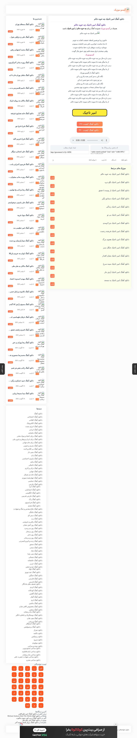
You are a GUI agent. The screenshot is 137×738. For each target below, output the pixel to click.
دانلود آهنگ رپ (36, 519)
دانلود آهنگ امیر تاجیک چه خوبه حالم (115, 174)
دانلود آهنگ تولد (34, 569)
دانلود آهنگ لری (36, 600)
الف (40, 669)
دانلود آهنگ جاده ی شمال (33, 475)
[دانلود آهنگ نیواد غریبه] (39, 218)
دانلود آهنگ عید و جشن (34, 567)
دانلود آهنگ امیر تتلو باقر (31, 720)
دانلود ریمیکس (37, 637)
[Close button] (116, 724)
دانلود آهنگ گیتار (36, 597)
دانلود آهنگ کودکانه (35, 590)
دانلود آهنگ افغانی (35, 420)
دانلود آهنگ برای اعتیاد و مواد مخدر (29, 436)
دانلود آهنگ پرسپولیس (32, 627)
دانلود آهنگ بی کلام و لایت (33, 449)
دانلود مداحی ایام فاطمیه (31, 652)
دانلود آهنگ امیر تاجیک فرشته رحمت (114, 231)
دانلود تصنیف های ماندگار (31, 584)
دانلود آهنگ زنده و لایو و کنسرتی (30, 541)
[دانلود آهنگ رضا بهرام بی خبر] (39, 345)
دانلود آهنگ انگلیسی (33, 493)
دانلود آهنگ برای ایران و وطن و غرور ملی (27, 439)
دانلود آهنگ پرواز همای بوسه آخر (27, 722)
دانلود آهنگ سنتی (36, 548)
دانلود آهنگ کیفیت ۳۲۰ (89, 130)
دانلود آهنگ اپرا (34, 486)
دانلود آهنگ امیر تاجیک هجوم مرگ (115, 239)
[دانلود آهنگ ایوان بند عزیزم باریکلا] (39, 256)
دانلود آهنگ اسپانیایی (32, 490)
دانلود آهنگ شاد (36, 551)
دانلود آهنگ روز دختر (35, 535)
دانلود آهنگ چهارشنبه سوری (32, 478)
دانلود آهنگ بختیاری (35, 433)
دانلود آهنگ (124, 160)
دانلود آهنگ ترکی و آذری (33, 468)
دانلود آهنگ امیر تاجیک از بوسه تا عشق (114, 190)
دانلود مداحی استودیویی (31, 648)
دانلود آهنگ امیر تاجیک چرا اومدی (116, 223)
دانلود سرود (38, 640)
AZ (27, 706)
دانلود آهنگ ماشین (35, 603)
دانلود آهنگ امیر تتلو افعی (27, 714)
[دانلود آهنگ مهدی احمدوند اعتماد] (39, 282)
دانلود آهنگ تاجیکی (35, 465)
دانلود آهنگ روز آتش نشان (32, 525)
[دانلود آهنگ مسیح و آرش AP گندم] (39, 307)
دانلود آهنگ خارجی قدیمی (31, 496)
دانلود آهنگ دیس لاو (35, 515)
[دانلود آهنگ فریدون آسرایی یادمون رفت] (39, 167)
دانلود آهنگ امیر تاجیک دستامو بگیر (115, 199)
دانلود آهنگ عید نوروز (32, 572)
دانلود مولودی (37, 643)
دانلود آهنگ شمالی (35, 557)
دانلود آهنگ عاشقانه (35, 560)
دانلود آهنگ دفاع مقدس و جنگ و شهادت (28, 509)
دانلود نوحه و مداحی (35, 646)
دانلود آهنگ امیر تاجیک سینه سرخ (116, 264)
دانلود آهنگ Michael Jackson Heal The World (23, 716)
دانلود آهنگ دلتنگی (35, 512)
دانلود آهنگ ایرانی (35, 430)
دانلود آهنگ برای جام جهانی (32, 442)
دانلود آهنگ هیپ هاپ (34, 618)
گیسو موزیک (105, 28)
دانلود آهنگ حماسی (35, 481)
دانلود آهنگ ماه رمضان (32, 612)
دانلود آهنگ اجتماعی (34, 417)
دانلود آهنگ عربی (36, 564)
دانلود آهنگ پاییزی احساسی (32, 459)
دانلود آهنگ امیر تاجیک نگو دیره (117, 182)
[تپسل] (21, 724)
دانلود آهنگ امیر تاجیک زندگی (117, 207)
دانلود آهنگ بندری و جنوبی (32, 446)
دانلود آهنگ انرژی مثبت (33, 426)
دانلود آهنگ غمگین (35, 575)
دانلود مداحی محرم (33, 660)
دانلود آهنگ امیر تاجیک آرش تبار (116, 272)
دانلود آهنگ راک (34, 499)
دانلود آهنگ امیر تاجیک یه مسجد (116, 280)
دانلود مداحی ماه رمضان (31, 655)
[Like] (51, 160)
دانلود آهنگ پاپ (36, 455)
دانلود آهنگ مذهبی (35, 610)
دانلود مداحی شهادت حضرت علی (26, 657)
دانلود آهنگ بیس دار (35, 452)
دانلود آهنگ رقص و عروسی (32, 522)
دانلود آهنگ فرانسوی (32, 503)
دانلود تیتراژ (38, 630)
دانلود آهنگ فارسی (35, 579)
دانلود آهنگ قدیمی (35, 582)
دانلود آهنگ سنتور (35, 544)
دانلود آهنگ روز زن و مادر (33, 538)
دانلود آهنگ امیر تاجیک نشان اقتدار (115, 256)
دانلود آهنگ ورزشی (35, 621)
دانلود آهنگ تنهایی (35, 471)
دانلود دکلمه (38, 633)
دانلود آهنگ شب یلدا (35, 554)
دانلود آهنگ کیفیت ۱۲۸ (89, 124)
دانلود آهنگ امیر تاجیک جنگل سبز (116, 248)
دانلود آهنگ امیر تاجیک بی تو (118, 215)
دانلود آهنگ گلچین (35, 594)
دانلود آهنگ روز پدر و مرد (33, 528)
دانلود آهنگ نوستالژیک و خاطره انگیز (29, 615)
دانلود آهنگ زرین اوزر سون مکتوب (28, 718)
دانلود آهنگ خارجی (35, 484)
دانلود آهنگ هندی (34, 506)
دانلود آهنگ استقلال (33, 624)
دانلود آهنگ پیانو (36, 462)
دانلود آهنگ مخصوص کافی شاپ (30, 606)
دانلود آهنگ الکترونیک (34, 423)
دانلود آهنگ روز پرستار (34, 531)
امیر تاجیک (90, 112)
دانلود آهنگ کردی (36, 587)
